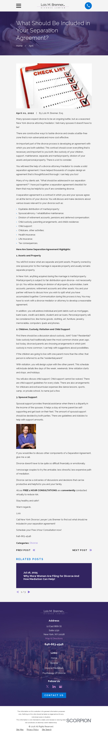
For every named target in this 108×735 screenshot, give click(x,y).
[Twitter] (47, 686)
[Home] (53, 5)
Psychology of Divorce (54, 673)
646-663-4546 (54, 644)
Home (54, 658)
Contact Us (54, 695)
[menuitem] (20, 729)
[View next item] (29, 592)
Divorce (34, 543)
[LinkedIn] (54, 686)
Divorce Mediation (54, 668)
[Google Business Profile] (60, 686)
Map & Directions (54, 638)
